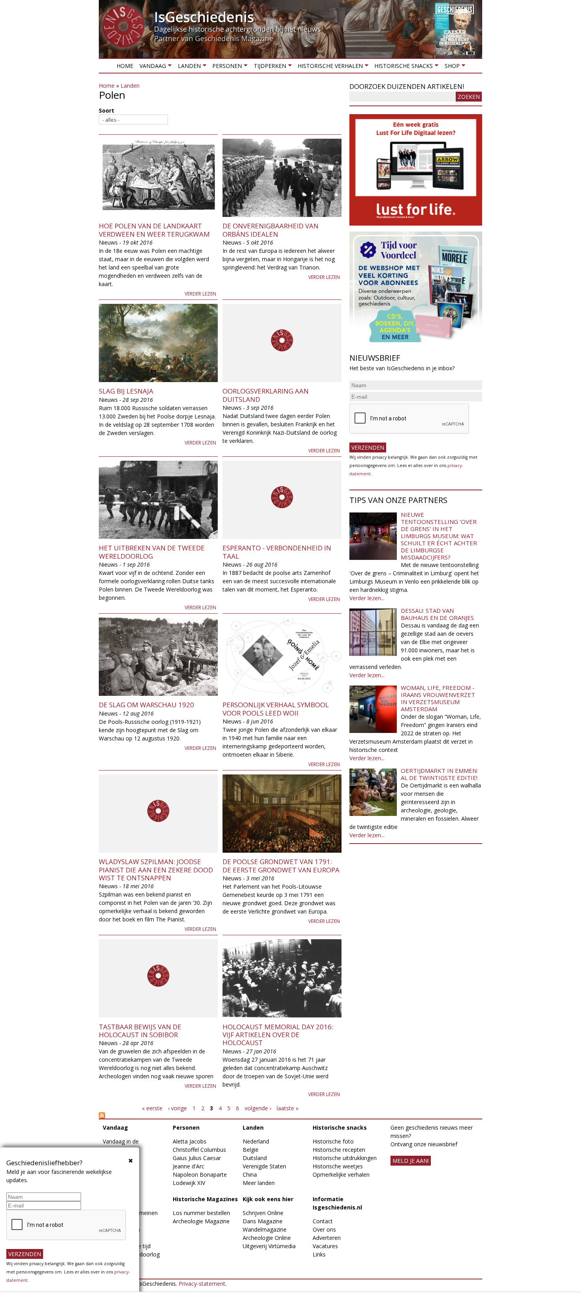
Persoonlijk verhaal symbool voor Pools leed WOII (276, 708)
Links (319, 1254)
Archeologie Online (267, 1237)
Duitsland (255, 1158)
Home (125, 66)
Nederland (256, 1141)
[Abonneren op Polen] (220, 1115)
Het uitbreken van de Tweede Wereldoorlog (152, 551)
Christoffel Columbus (199, 1149)
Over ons (324, 1229)
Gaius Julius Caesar (197, 1158)
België (250, 1149)
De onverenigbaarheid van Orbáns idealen (271, 229)
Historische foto (333, 1141)
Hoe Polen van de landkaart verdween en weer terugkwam (154, 229)
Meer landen (259, 1183)
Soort (106, 110)
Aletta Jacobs (189, 1141)
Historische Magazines (205, 1199)
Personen (225, 67)
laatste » (287, 1108)
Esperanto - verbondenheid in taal (277, 551)
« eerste (152, 1108)
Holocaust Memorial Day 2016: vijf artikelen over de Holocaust (278, 1034)
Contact (323, 1221)
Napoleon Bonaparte (200, 1174)
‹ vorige (177, 1108)
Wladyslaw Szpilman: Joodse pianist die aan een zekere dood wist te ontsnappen (156, 869)
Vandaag (151, 67)
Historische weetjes (338, 1166)
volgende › (258, 1108)
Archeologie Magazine (201, 1221)
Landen (187, 67)
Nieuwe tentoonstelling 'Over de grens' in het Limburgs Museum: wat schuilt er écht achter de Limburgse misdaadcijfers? (439, 535)
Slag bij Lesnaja (126, 391)
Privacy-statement (202, 1283)
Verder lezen (200, 293)
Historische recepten (339, 1149)
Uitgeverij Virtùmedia (269, 1246)
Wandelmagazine (265, 1229)
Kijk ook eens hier (268, 1199)
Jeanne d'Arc (188, 1166)
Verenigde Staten (264, 1166)
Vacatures (325, 1246)
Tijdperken (268, 67)
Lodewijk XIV (189, 1183)
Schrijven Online (263, 1213)
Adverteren (327, 1237)
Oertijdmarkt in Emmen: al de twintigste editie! (439, 774)
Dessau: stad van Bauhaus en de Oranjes (437, 614)
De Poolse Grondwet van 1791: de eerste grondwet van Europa (281, 865)
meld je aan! (410, 1160)
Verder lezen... (367, 598)
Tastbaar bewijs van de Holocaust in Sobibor (140, 1030)
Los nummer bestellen (201, 1213)
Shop (450, 67)
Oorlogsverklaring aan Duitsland (266, 394)
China (250, 1174)
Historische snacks (402, 67)
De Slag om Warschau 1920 (146, 704)
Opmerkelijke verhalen (341, 1174)
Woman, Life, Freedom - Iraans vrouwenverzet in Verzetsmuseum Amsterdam (438, 698)
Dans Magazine (263, 1221)
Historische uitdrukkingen (345, 1158)
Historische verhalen (328, 67)
